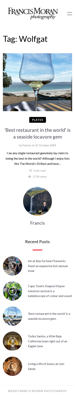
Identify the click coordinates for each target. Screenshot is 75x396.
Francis (26, 145)
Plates (37, 119)
